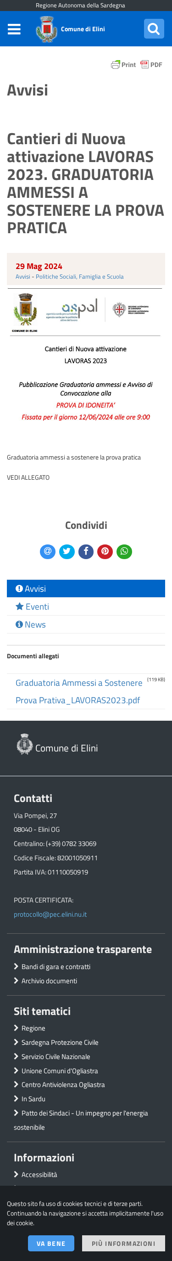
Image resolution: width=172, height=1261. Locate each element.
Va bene (51, 1243)
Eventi (36, 606)
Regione (33, 1028)
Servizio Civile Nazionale (56, 1056)
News (34, 624)
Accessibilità (39, 1174)
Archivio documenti (49, 980)
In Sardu (33, 1098)
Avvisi (23, 276)
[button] (154, 29)
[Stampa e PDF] (136, 66)
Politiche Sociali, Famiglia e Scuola (80, 276)
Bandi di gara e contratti (56, 966)
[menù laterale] (14, 28)
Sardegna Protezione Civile (60, 1042)
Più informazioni (123, 1243)
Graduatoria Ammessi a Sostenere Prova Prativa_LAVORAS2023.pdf (79, 691)
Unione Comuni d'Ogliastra (60, 1070)
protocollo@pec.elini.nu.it (50, 914)
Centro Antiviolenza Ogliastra (63, 1084)
